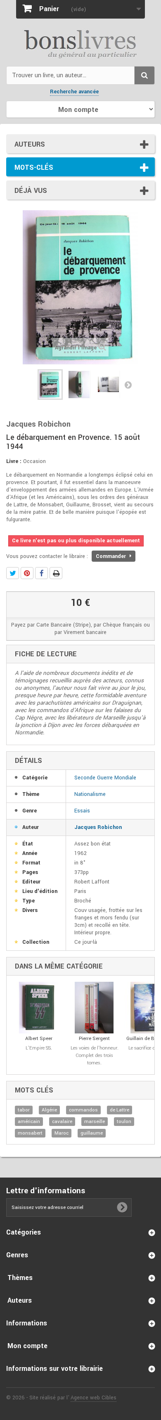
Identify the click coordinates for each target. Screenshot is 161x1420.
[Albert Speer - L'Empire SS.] (38, 1007)
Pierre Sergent (94, 1038)
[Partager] (41, 573)
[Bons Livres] (80, 43)
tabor (24, 1110)
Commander (112, 556)
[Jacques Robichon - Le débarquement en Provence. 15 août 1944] (50, 384)
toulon (124, 1121)
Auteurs (29, 144)
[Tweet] (12, 573)
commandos (83, 1110)
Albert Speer (38, 1038)
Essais (82, 810)
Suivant (128, 384)
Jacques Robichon (98, 827)
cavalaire (62, 1121)
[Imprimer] (56, 573)
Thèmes (20, 1277)
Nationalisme (90, 794)
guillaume (91, 1133)
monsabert (30, 1133)
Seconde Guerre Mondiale (105, 777)
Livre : (13, 461)
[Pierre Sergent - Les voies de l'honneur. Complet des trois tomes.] (94, 1007)
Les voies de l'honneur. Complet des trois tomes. (94, 1055)
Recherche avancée (74, 91)
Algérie (49, 1110)
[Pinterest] (27, 573)
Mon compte (27, 1346)
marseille (94, 1121)
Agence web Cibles (93, 1397)
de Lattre (119, 1110)
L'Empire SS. (39, 1048)
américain (29, 1121)
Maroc (61, 1133)
